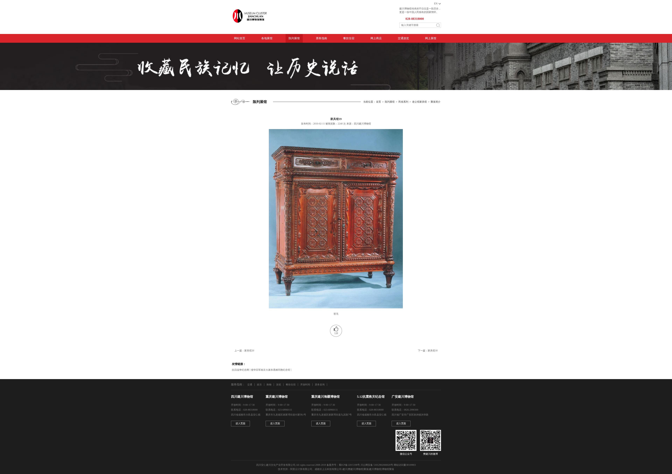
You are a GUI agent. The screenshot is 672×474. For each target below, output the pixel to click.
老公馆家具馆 (419, 102)
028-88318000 (414, 18)
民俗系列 (403, 102)
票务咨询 (320, 384)
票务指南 (321, 38)
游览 (278, 384)
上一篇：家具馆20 (244, 350)
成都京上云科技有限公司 (328, 469)
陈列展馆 (294, 38)
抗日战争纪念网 (240, 370)
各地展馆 (266, 38)
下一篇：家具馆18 (428, 350)
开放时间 (305, 384)
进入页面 (240, 423)
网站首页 (239, 38)
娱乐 (259, 384)
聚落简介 (435, 102)
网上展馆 (430, 38)
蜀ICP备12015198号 (349, 465)
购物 (269, 384)
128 (336, 333)
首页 (378, 102)
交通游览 (403, 38)
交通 (249, 384)
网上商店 (376, 38)
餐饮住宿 (348, 38)
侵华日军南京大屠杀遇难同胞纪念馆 (270, 370)
